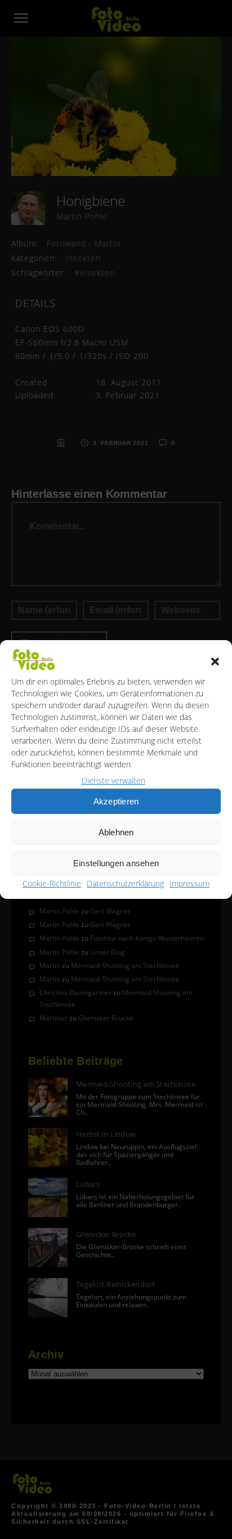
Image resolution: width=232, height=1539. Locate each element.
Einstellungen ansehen (116, 863)
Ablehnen (116, 832)
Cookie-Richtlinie (52, 883)
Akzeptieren (116, 801)
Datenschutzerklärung (125, 883)
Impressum (189, 883)
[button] (215, 661)
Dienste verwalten (113, 780)
